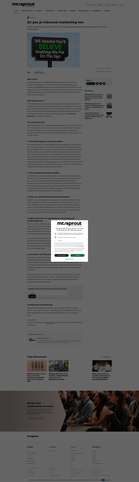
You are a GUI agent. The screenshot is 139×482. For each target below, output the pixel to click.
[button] (69, 240)
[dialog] (69, 241)
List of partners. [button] (81, 246)
